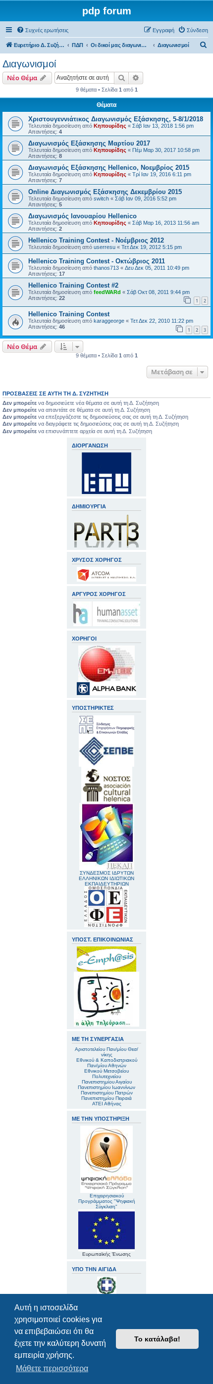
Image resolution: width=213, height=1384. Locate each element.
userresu (104, 247)
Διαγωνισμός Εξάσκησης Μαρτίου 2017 (89, 143)
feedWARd (107, 292)
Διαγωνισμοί (29, 63)
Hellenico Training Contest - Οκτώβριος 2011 (96, 261)
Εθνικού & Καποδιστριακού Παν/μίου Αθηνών (106, 1062)
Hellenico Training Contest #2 (73, 285)
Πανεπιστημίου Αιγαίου (107, 1082)
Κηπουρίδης (110, 126)
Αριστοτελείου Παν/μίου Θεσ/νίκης (106, 1051)
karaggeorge (109, 321)
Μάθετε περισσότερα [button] (52, 1368)
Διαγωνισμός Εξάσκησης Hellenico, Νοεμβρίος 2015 (108, 167)
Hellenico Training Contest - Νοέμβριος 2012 (96, 240)
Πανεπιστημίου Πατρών (107, 1092)
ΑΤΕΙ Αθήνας (106, 1103)
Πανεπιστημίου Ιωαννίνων (106, 1087)
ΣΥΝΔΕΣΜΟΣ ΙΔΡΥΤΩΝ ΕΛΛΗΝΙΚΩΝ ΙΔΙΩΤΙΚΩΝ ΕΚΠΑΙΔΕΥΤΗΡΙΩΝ (106, 878)
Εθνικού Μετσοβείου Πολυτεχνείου (106, 1073)
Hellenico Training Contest (68, 314)
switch (101, 198)
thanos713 (106, 268)
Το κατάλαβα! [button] (157, 1339)
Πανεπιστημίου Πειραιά (106, 1098)
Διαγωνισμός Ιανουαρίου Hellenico (82, 216)
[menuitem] (42, 30)
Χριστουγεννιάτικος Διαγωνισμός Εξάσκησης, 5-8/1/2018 (115, 119)
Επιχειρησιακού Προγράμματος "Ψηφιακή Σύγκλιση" (106, 1201)
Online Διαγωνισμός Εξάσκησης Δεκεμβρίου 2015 (105, 192)
